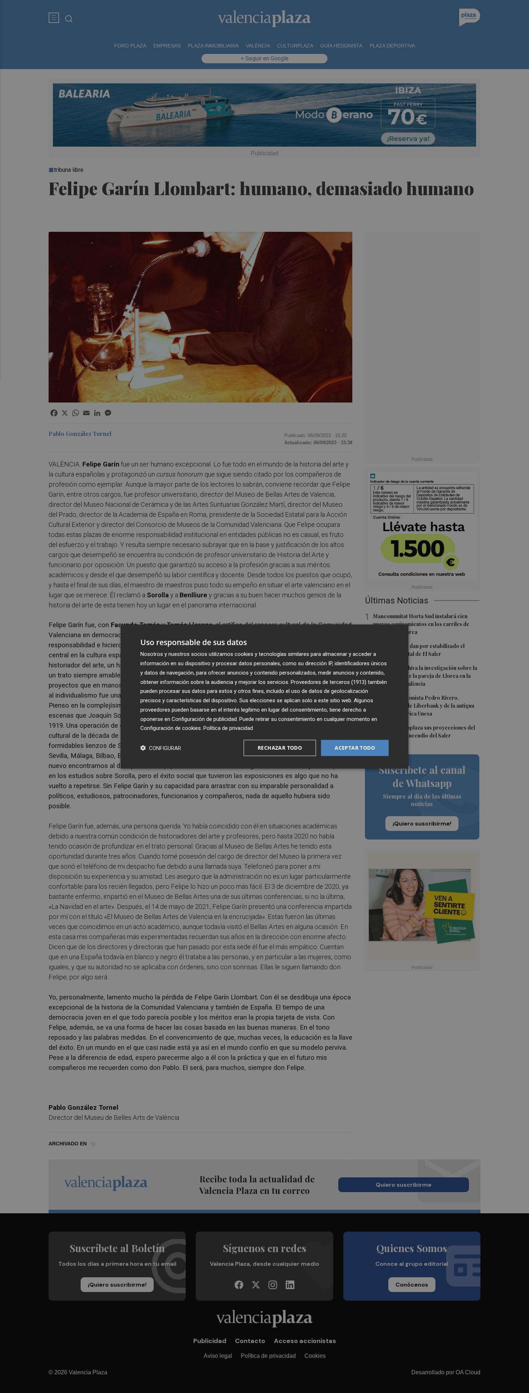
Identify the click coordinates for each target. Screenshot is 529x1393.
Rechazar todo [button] (280, 747)
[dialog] (264, 697)
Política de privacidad (228, 728)
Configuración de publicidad (204, 719)
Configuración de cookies (170, 728)
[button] (160, 748)
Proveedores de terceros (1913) (328, 682)
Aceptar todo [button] (355, 747)
